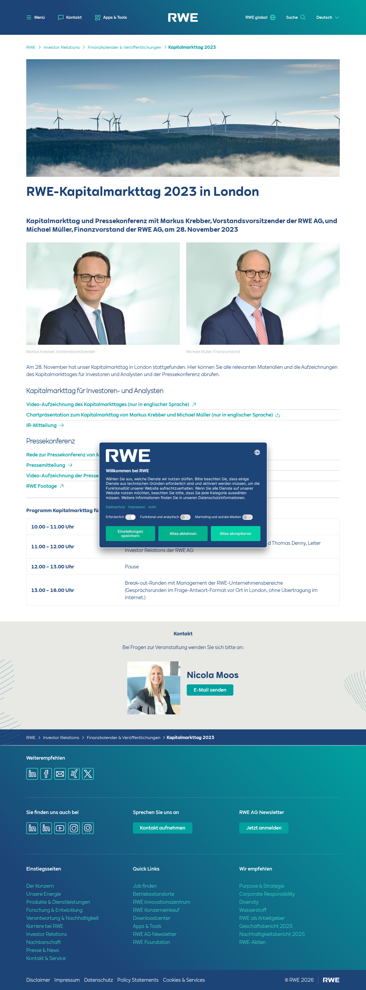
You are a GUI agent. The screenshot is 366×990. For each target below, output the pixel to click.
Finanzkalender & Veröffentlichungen (124, 47)
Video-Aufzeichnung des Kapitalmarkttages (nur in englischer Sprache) (107, 404)
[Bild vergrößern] (166, 332)
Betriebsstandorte (153, 894)
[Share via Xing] (74, 774)
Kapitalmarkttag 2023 (192, 47)
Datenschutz (98, 980)
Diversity (249, 902)
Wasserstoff (253, 910)
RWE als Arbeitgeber (262, 918)
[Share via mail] (60, 774)
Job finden (145, 886)
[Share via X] (88, 774)
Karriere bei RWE (44, 926)
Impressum (67, 980)
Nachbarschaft (43, 942)
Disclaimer (38, 980)
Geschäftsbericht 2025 (266, 926)
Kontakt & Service (46, 958)
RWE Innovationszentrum (161, 902)
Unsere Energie (43, 894)
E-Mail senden (210, 690)
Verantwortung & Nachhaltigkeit (62, 918)
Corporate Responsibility (267, 894)
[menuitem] (70, 17)
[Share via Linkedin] (32, 774)
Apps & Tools (115, 17)
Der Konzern (40, 886)
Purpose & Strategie (261, 886)
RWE (31, 47)
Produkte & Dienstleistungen (58, 902)
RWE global (256, 17)
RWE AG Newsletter (155, 934)
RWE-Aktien (252, 942)
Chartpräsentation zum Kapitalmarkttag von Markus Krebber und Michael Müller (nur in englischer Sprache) (149, 415)
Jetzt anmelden (264, 828)
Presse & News (42, 950)
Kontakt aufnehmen (162, 828)
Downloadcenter (151, 918)
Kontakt (74, 17)
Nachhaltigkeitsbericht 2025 (272, 934)
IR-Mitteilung (41, 425)
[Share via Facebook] (46, 774)
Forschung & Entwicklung (54, 910)
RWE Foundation (151, 942)
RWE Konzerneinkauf (156, 910)
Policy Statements (138, 980)
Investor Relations (62, 47)
